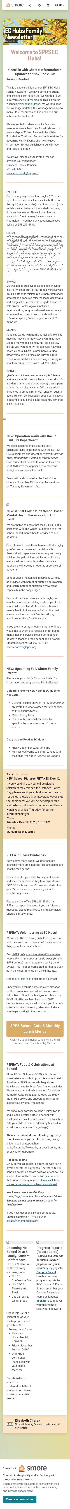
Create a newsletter (19, 1499)
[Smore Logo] (15, 5)
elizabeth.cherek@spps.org (22, 173)
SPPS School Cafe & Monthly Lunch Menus (35, 1029)
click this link (22, 978)
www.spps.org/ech (29, 104)
